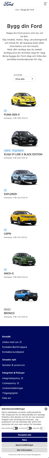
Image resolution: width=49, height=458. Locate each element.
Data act (6, 397)
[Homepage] (8, 4)
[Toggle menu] (45, 3)
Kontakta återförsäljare (14, 347)
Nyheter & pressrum (13, 365)
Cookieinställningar (12, 388)
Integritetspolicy (11, 378)
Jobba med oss (10, 342)
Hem (17, 10)
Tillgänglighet (10, 393)
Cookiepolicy (9, 383)
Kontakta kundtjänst (13, 351)
